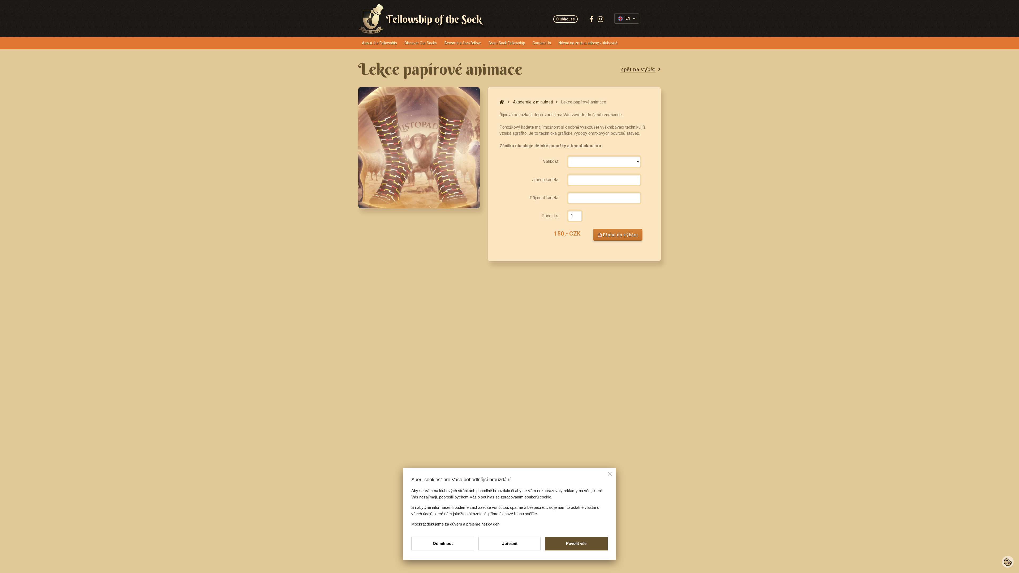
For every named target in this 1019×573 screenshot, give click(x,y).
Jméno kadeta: (545, 179)
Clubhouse (565, 19)
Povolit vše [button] (576, 543)
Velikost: (551, 161)
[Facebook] (591, 19)
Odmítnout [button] (443, 543)
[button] (610, 474)
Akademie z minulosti (533, 102)
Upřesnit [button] (509, 543)
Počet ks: (550, 215)
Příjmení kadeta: (544, 197)
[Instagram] (600, 19)
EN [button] (627, 18)
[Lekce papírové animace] (419, 147)
